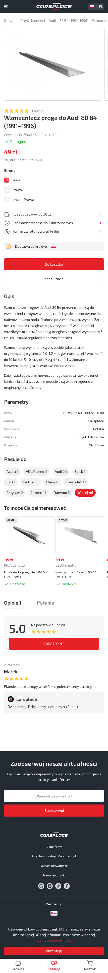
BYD (11, 482)
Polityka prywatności (54, 865)
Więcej (100, 214)
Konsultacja (54, 279)
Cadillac (30, 482)
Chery (52, 482)
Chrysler (15, 492)
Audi (61, 471)
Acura (12, 471)
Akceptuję (54, 951)
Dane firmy (54, 846)
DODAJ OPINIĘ (54, 644)
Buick (80, 471)
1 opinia (37, 111)
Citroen (38, 492)
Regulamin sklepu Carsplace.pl (54, 856)
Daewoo (62, 492)
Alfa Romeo (36, 471)
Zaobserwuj (54, 810)
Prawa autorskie (54, 875)
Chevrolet (76, 482)
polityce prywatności (54, 940)
